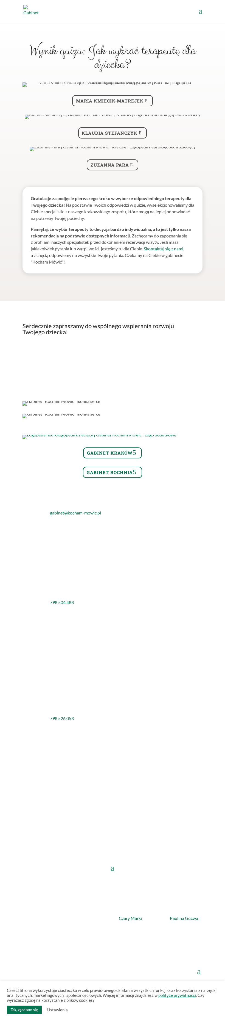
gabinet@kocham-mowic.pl (75, 512)
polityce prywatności (177, 995)
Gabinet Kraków (110, 453)
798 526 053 (62, 718)
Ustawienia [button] (57, 1010)
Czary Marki (130, 918)
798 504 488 (62, 602)
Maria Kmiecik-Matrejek (110, 101)
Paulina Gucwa (184, 918)
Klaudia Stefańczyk (109, 133)
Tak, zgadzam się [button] (24, 1009)
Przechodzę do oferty (109, 352)
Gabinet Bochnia (110, 472)
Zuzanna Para (110, 165)
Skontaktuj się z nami (163, 248)
